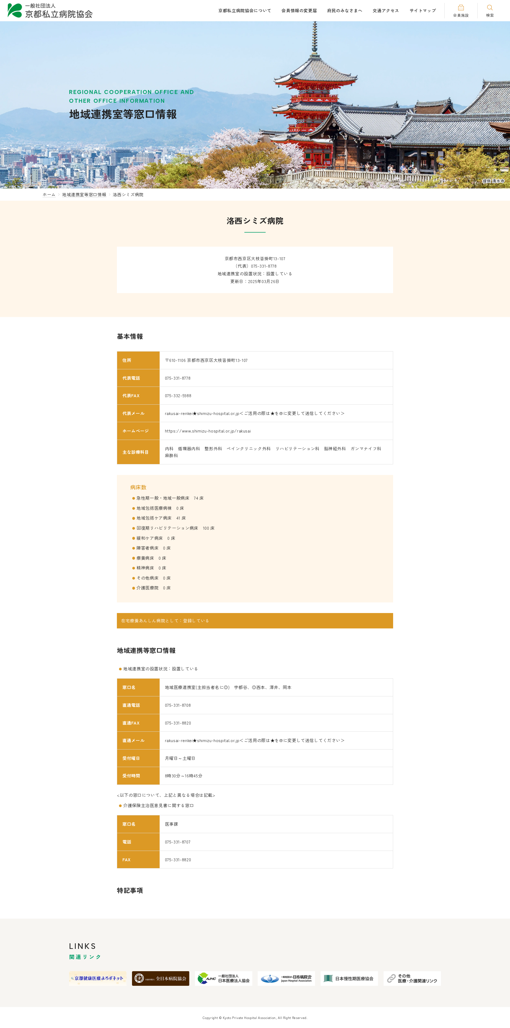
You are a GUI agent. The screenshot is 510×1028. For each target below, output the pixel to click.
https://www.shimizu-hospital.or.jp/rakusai (208, 430)
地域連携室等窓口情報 (84, 194)
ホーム (49, 194)
